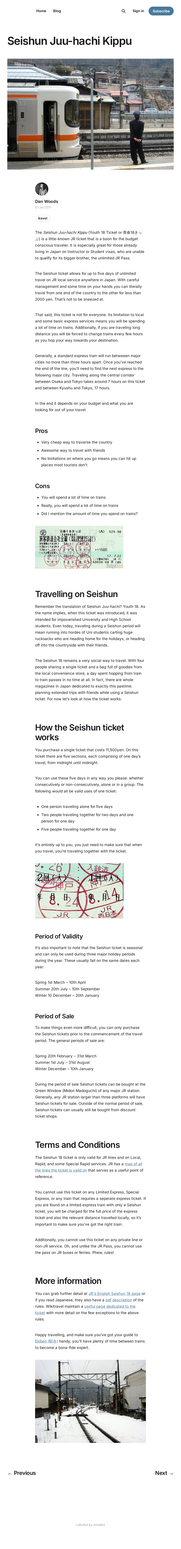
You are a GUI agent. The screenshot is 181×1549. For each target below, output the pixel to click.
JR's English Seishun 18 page (115, 1293)
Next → (164, 1473)
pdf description (119, 1300)
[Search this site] (123, 11)
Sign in (138, 11)
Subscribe (161, 11)
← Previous (21, 1473)
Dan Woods (46, 201)
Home (41, 11)
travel (42, 218)
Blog (57, 11)
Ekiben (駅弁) (46, 1341)
